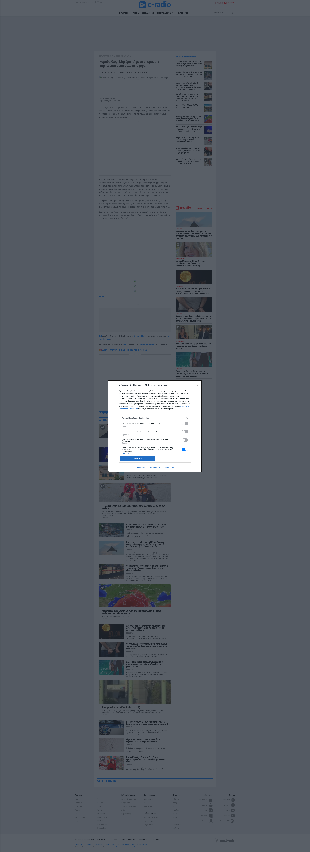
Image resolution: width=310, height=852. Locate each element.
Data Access (155, 467)
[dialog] (155, 426)
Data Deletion (141, 467)
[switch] (185, 423)
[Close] (197, 385)
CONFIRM (137, 458)
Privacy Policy (168, 467)
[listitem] (155, 418)
